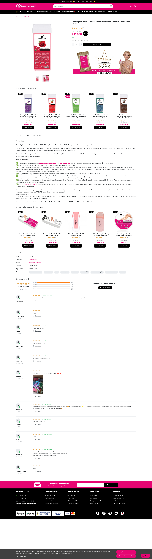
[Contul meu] (131, 6)
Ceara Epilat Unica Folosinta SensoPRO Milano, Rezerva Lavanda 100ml (28, 116)
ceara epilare (65, 272)
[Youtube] (116, 513)
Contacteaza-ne (118, 495)
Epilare (36, 17)
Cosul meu (70, 498)
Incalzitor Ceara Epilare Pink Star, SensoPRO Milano (76, 234)
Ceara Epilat (44, 17)
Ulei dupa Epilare (31, 184)
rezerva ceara (48, 272)
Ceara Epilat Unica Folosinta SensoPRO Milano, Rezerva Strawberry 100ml (52, 116)
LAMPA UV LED (112, 12)
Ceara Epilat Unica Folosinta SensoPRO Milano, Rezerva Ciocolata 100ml (123, 116)
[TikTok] (122, 513)
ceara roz (123, 272)
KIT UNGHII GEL (100, 12)
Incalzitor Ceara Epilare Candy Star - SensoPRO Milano (100, 234)
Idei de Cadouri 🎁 (69, 12)
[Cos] (135, 6)
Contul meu (93, 495)
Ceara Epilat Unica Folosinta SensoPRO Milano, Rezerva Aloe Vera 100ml (76, 116)
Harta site (116, 501)
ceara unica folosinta (36, 272)
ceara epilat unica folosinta (113, 272)
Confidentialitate (49, 498)
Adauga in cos (97, 44)
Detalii (27, 135)
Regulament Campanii (51, 503)
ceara (56, 272)
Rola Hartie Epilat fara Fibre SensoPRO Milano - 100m (124, 234)
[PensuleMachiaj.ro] (26, 6)
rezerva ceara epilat (97, 272)
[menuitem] (37, 78)
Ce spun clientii (36, 135)
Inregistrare (93, 498)
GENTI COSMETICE (41, 12)
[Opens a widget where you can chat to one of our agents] (145, 556)
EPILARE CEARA (55, 12)
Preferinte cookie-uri (22, 556)
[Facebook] (98, 513)
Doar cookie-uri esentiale (126, 556)
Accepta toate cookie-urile (126, 552)
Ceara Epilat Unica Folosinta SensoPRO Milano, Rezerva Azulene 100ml (99, 116)
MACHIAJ (30, 12)
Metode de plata (72, 501)
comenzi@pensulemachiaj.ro (26, 503)
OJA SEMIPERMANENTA (85, 12)
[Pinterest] (110, 513)
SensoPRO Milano (26, 17)
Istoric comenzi (94, 503)
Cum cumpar (71, 495)
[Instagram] (104, 513)
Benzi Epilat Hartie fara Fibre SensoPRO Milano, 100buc (28, 234)
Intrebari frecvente (118, 498)
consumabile (84, 272)
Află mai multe (67, 553)
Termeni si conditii (50, 495)
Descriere (19, 135)
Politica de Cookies (50, 501)
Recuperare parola (95, 501)
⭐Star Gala (20, 12)
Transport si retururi (73, 503)
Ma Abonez (111, 485)
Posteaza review (105, 287)
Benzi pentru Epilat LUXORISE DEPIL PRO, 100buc (52, 234)
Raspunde (38, 301)
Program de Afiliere (119, 503)
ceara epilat (75, 272)
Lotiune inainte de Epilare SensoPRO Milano (54, 163)
